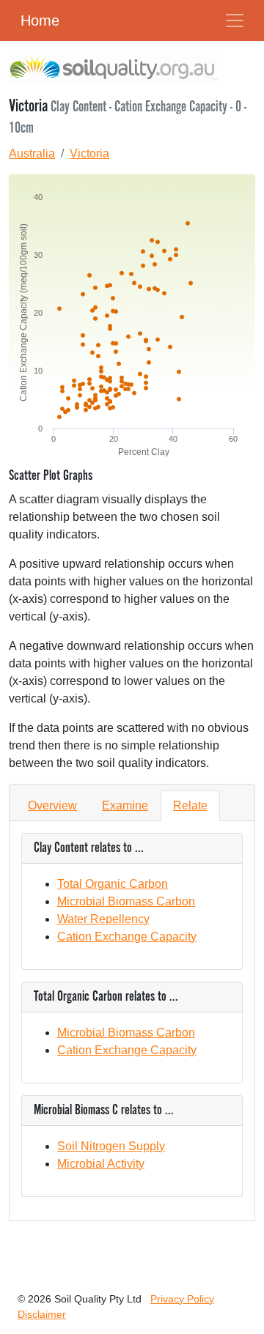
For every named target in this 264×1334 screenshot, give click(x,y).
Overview (52, 805)
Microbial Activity (100, 1163)
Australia (32, 153)
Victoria (89, 153)
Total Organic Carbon (112, 884)
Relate (190, 805)
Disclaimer (42, 1314)
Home (40, 20)
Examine (125, 805)
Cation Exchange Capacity (127, 936)
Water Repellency (103, 919)
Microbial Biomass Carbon (126, 901)
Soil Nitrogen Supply (111, 1146)
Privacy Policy (182, 1299)
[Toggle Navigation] (234, 20)
